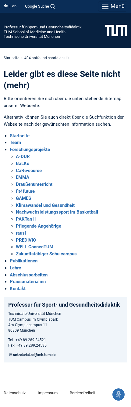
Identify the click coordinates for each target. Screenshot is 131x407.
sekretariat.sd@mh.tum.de (34, 355)
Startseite (11, 58)
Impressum (48, 393)
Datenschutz (15, 393)
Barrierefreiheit (82, 393)
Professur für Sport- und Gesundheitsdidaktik (43, 27)
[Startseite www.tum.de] (116, 30)
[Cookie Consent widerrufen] (118, 394)
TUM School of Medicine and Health (35, 32)
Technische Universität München (32, 36)
